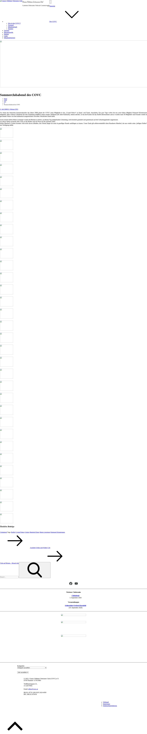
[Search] (34, 570)
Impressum (106, 704)
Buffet (13, 532)
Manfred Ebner (34, 532)
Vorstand (11, 25)
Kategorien (20, 666)
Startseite (52, 6)
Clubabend (3, 532)
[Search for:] (9, 577)
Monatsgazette (8, 32)
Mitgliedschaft (12, 27)
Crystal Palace (20, 532)
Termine (6, 30)
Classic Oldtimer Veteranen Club (32, 2)
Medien (6, 34)
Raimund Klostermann (58, 532)
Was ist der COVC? (14, 23)
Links (6, 36)
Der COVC (53, 21)
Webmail (106, 702)
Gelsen (27, 532)
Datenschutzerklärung (110, 706)
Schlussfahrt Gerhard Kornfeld (75, 605)
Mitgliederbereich (9, 38)
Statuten (10, 29)
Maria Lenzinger (45, 532)
